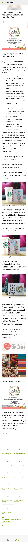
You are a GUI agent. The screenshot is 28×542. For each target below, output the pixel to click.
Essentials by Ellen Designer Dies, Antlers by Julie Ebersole (7, 465)
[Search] (26, 2)
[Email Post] (3, 517)
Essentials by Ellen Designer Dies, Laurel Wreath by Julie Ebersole (19, 466)
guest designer (6, 521)
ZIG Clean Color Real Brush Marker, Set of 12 (7, 513)
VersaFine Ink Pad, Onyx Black (18, 477)
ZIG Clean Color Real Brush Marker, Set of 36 (7, 501)
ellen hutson (5, 519)
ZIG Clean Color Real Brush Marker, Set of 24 (19, 501)
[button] (3, 22)
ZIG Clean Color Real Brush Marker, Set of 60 (7, 489)
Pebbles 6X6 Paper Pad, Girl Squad (7, 477)
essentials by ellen (16, 519)
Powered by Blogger (15, 540)
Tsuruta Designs (9, 2)
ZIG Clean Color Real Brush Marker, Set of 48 (19, 489)
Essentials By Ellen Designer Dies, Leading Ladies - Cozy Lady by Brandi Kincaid (19, 454)
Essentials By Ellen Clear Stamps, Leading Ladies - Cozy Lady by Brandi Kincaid (7, 454)
